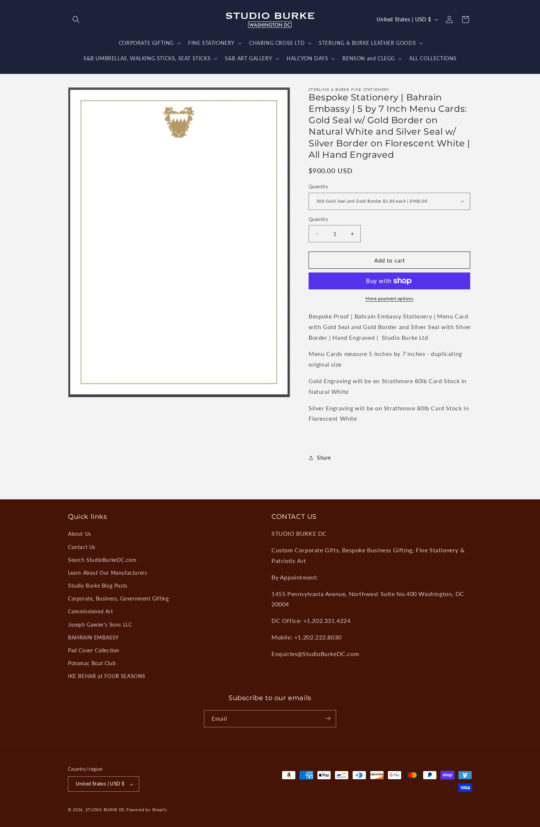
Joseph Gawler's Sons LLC (100, 624)
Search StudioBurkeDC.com (102, 560)
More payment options (389, 298)
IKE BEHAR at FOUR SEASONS (106, 676)
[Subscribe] (328, 718)
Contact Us (82, 547)
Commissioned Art (90, 611)
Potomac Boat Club (92, 663)
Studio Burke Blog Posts (97, 585)
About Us (79, 534)
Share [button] (324, 458)
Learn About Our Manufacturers (107, 573)
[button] (76, 19)
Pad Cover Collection (93, 650)
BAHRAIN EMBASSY (93, 637)
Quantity (318, 186)
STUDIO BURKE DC (105, 810)
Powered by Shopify (147, 810)
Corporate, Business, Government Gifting (118, 598)
